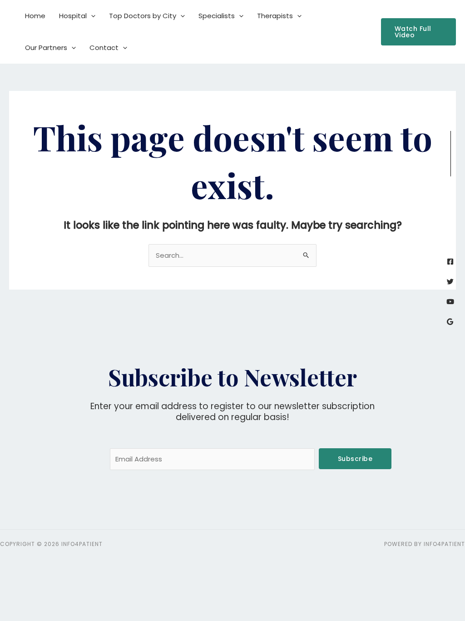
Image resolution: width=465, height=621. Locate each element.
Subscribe (355, 458)
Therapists (275, 15)
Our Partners (46, 47)
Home (35, 15)
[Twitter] (450, 281)
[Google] (450, 321)
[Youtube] (450, 301)
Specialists (216, 15)
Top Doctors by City (142, 15)
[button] (91, 16)
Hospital (73, 15)
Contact (104, 47)
